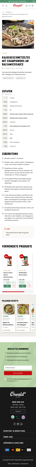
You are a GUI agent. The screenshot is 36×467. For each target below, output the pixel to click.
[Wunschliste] (29, 5)
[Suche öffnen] (6, 6)
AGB (9, 464)
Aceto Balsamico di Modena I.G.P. (20, 126)
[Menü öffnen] (3, 6)
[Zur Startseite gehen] (18, 5)
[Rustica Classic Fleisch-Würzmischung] (10, 260)
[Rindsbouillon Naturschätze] (25, 260)
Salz (11, 138)
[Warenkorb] (26, 5)
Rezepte (8, 12)
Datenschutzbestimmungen (20, 379)
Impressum (24, 464)
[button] (32, 5)
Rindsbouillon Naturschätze (18, 118)
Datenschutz (16, 464)
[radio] (5, 282)
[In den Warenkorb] (7, 286)
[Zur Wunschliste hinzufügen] (14, 286)
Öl (10, 110)
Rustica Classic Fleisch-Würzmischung (21, 114)
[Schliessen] (34, 1)
